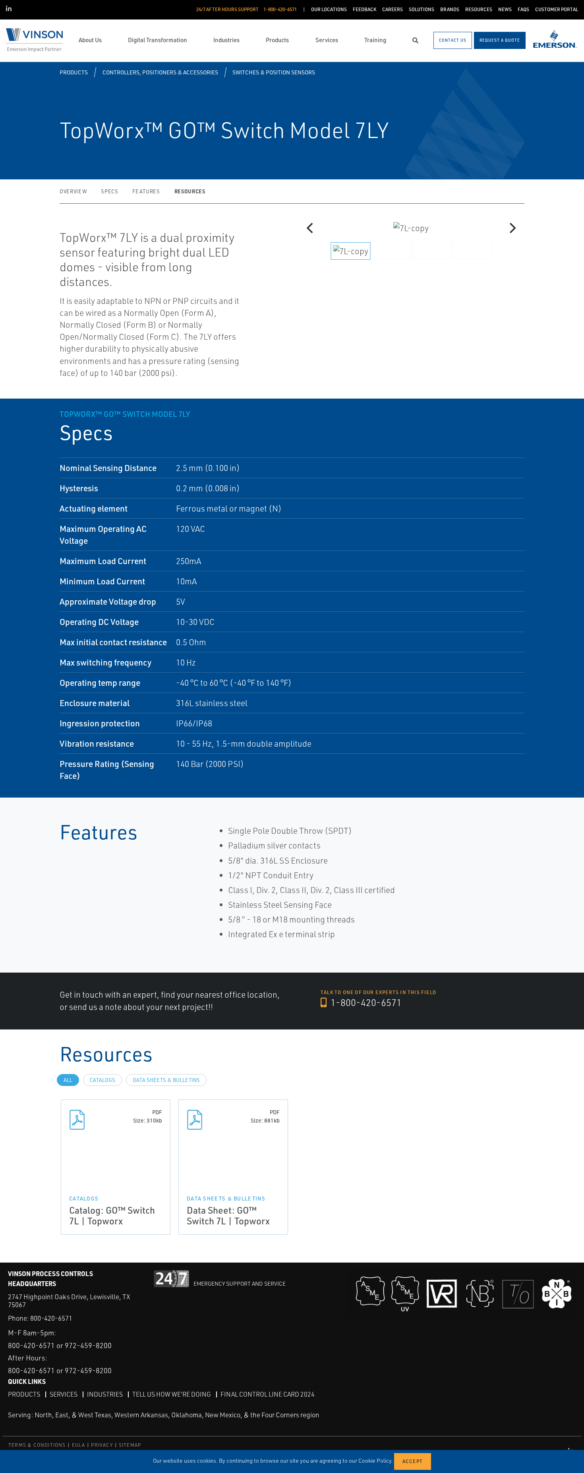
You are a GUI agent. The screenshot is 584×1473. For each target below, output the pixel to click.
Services (63, 1394)
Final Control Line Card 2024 (267, 1394)
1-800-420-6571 (365, 1002)
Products (74, 72)
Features (146, 191)
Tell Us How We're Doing (171, 1394)
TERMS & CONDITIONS (37, 1445)
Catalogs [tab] (102, 1080)
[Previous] (310, 228)
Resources (189, 191)
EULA (78, 1445)
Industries (105, 1394)
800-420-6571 (51, 1318)
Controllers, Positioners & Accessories (160, 72)
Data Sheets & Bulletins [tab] (166, 1080)
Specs (109, 191)
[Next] (511, 228)
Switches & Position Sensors (273, 72)
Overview (73, 191)
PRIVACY (101, 1445)
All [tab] (68, 1080)
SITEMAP (130, 1445)
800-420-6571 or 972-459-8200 (60, 1345)
